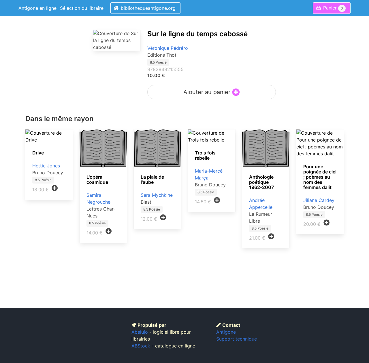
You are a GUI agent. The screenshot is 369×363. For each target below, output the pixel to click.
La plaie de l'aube (152, 179)
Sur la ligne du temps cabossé (197, 34)
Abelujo (139, 332)
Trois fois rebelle (205, 155)
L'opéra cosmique (97, 179)
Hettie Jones (46, 166)
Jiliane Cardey (318, 200)
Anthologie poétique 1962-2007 (261, 182)
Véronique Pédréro (167, 48)
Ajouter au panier (207, 92)
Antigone (226, 332)
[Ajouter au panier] (54, 188)
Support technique (236, 339)
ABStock (140, 346)
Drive (38, 153)
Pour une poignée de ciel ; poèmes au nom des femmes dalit (319, 177)
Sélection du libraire (81, 8)
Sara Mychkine (157, 195)
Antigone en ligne (37, 8)
